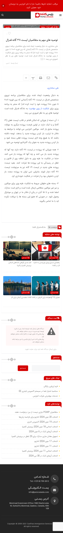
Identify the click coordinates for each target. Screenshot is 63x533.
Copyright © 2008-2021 (17, 524)
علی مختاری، (53, 88)
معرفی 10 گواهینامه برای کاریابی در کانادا (46, 297)
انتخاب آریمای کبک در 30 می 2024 (43, 456)
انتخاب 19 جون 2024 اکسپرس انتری (42, 422)
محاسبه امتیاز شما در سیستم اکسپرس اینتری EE (38, 391)
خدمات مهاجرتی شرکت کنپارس (45, 396)
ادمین (8, 63)
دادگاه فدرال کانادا (39, 227)
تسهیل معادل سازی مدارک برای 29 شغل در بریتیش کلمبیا (35, 436)
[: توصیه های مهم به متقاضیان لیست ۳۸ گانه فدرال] (48, 77)
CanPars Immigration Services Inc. (41, 524)
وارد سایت (33, 349)
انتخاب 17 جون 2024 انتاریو (46, 441)
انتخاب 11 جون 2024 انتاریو (46, 446)
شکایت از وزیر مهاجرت (39, 108)
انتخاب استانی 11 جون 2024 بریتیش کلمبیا (40, 451)
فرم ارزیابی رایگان (51, 386)
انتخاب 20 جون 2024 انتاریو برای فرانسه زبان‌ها (38, 417)
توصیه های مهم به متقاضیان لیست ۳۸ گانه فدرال (32, 40)
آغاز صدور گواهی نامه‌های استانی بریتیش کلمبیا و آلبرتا (19, 264)
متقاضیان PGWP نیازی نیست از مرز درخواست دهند (36, 412)
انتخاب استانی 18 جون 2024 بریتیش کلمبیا (40, 427)
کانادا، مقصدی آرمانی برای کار (21, 297)
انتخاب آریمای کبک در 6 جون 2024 (43, 431)
